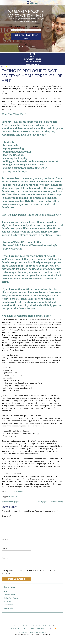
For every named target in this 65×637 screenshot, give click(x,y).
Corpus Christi (9, 595)
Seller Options (32, 64)
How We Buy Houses (32, 59)
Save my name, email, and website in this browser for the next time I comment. (29, 571)
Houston (7, 601)
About (32, 56)
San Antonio (9, 605)
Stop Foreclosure (16, 491)
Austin (6, 591)
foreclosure (12, 496)
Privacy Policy (23, 632)
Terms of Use (34, 632)
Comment (6, 516)
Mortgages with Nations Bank (50, 501)
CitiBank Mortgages (11, 501)
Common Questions (32, 62)
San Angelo (8, 608)
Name (5, 539)
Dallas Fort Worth (11, 598)
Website (5, 558)
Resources (42, 632)
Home (32, 54)
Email (4, 549)
